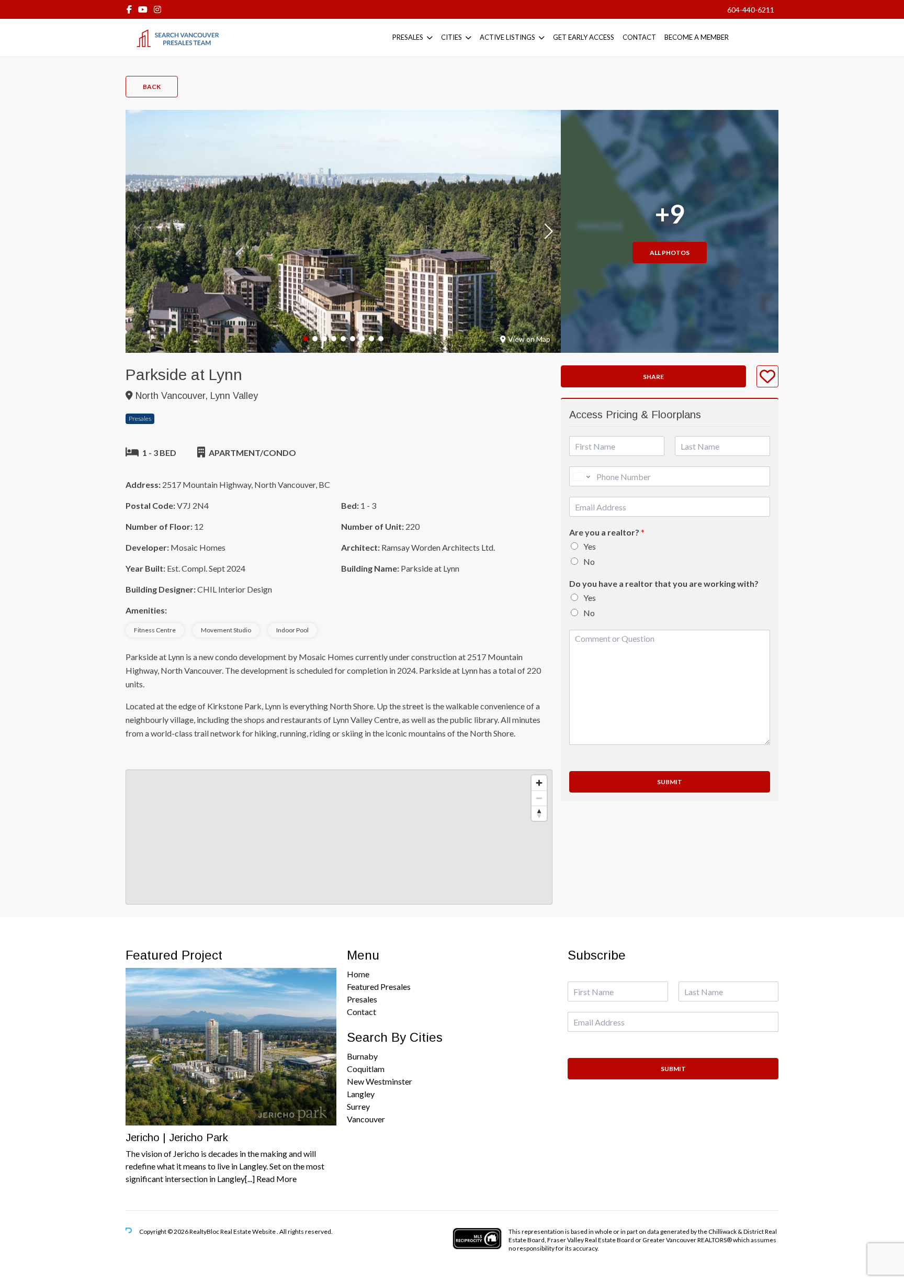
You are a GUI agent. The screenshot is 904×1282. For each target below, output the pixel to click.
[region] (339, 837)
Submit (669, 782)
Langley (361, 1094)
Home (358, 974)
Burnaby (362, 1056)
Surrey (358, 1106)
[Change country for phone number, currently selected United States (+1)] (581, 476)
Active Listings (507, 37)
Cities (451, 37)
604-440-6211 (750, 9)
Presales (407, 37)
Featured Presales (379, 986)
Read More (276, 1179)
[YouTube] (143, 9)
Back (152, 87)
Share (653, 377)
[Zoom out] (539, 798)
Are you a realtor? (607, 532)
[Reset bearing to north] (539, 813)
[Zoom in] (539, 782)
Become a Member (696, 37)
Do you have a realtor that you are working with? (664, 583)
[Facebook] (129, 9)
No (589, 561)
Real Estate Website (248, 1231)
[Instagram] (157, 9)
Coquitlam (366, 1069)
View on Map (529, 339)
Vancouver (366, 1119)
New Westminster (379, 1081)
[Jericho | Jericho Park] (231, 1046)
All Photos (670, 253)
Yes (589, 546)
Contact (639, 37)
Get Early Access (583, 37)
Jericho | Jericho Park (177, 1137)
